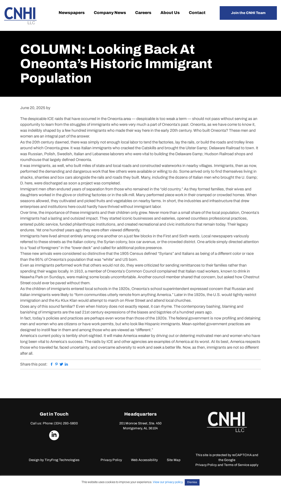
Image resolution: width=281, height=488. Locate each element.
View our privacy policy (167, 482)
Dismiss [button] (192, 482)
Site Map (174, 460)
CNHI (20, 16)
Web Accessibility (144, 460)
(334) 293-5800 (66, 423)
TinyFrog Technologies (62, 460)
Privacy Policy (111, 460)
